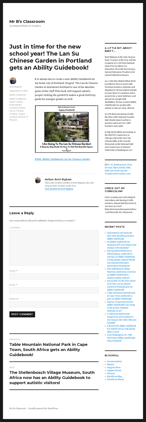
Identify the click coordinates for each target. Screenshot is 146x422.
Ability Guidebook (17, 95)
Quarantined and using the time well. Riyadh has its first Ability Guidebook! (120, 236)
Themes (111, 373)
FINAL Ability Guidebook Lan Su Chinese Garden (62, 159)
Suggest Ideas (113, 367)
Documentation (114, 361)
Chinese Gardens (17, 108)
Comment (15, 228)
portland (13, 117)
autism (12, 102)
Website (14, 299)
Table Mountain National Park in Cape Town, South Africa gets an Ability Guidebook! (121, 296)
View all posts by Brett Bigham (59, 189)
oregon (21, 114)
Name (13, 271)
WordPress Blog (114, 376)
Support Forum (114, 370)
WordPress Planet (115, 379)
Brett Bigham (15, 87)
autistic (19, 102)
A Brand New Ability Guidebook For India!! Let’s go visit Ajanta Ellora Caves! (121, 329)
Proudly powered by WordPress (43, 408)
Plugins (110, 364)
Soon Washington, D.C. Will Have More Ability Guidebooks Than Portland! (121, 338)
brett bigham (15, 105)
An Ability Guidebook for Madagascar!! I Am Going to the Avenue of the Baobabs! (121, 245)
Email (13, 285)
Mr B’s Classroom (27, 21)
